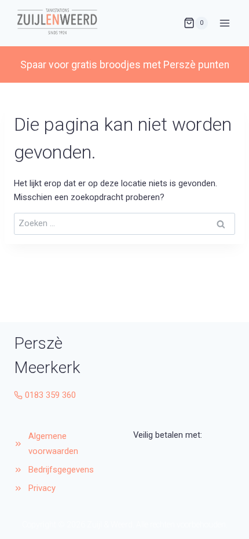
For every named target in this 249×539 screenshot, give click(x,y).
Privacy (42, 488)
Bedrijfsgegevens (62, 469)
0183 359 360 (50, 395)
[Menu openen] (224, 23)
